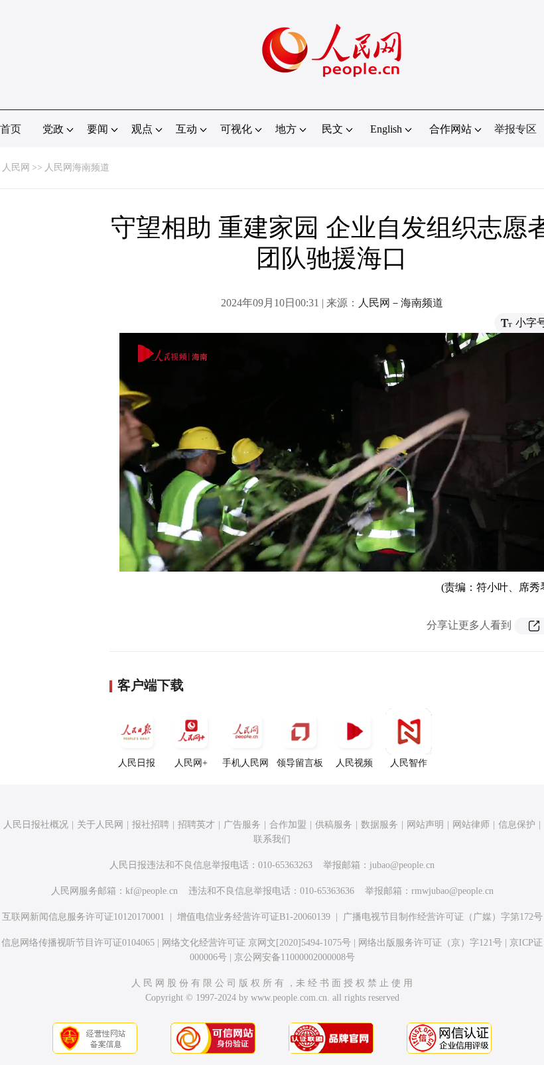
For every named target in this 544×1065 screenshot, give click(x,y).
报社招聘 (150, 825)
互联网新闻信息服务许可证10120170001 (83, 917)
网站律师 (471, 825)
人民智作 (408, 763)
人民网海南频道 (76, 167)
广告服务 (242, 825)
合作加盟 (287, 825)
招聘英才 (196, 825)
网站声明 (425, 825)
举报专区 (515, 129)
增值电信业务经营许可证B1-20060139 (253, 917)
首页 (10, 129)
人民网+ (191, 763)
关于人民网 (100, 825)
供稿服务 (333, 825)
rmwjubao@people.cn (452, 891)
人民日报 (136, 763)
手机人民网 (245, 763)
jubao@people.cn (402, 865)
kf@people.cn (151, 891)
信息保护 (516, 825)
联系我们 (272, 839)
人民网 (16, 167)
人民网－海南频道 (400, 302)
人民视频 (354, 763)
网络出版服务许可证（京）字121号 (430, 943)
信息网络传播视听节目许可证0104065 (78, 943)
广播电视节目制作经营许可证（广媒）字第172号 (443, 917)
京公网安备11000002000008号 (294, 957)
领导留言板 (300, 763)
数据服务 (379, 825)
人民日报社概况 (35, 825)
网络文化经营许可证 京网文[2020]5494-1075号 (256, 943)
